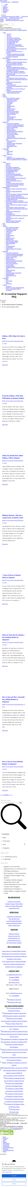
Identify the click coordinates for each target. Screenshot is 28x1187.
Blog (4, 837)
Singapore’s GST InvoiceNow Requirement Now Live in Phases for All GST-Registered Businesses (15, 869)
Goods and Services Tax (14, 940)
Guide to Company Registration (14, 906)
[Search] (14, 24)
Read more (5, 364)
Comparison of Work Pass (14, 916)
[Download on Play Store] (14, 1002)
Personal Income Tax (14, 938)
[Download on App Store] (14, 999)
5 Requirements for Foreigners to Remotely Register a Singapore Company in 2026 (15, 891)
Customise (14, 1179)
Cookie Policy (9, 1172)
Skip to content (3, 0)
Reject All (14, 1183)
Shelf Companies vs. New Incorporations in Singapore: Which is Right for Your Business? (15, 875)
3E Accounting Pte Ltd (17, 1128)
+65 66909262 (15, 980)
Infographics (6, 848)
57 (3, 795)
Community (5, 834)
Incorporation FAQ (14, 908)
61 (8, 795)
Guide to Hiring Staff (14, 925)
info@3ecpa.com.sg (5, 2)
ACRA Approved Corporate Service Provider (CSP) (14, 1054)
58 (4, 795)
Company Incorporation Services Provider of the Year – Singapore (14, 1028)
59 (6, 795)
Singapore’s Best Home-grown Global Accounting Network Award (14, 1035)
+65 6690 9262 (14, 2)
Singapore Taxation (14, 934)
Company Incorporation (14, 901)
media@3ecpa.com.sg (11, 856)
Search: (3, 802)
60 (7, 795)
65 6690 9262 (7, 859)
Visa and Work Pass (14, 919)
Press (4, 844)
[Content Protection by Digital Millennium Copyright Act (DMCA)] (6, 1134)
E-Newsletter (6, 841)
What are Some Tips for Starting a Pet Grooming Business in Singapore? (13, 637)
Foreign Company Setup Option (14, 904)
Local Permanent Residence (14, 921)
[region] (14, 1174)
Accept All (14, 1175)
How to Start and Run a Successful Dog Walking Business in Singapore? (13, 699)
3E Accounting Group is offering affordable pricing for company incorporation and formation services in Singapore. (14, 964)
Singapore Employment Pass (14, 923)
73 (10, 795)
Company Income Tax (14, 936)
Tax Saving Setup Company (14, 942)
